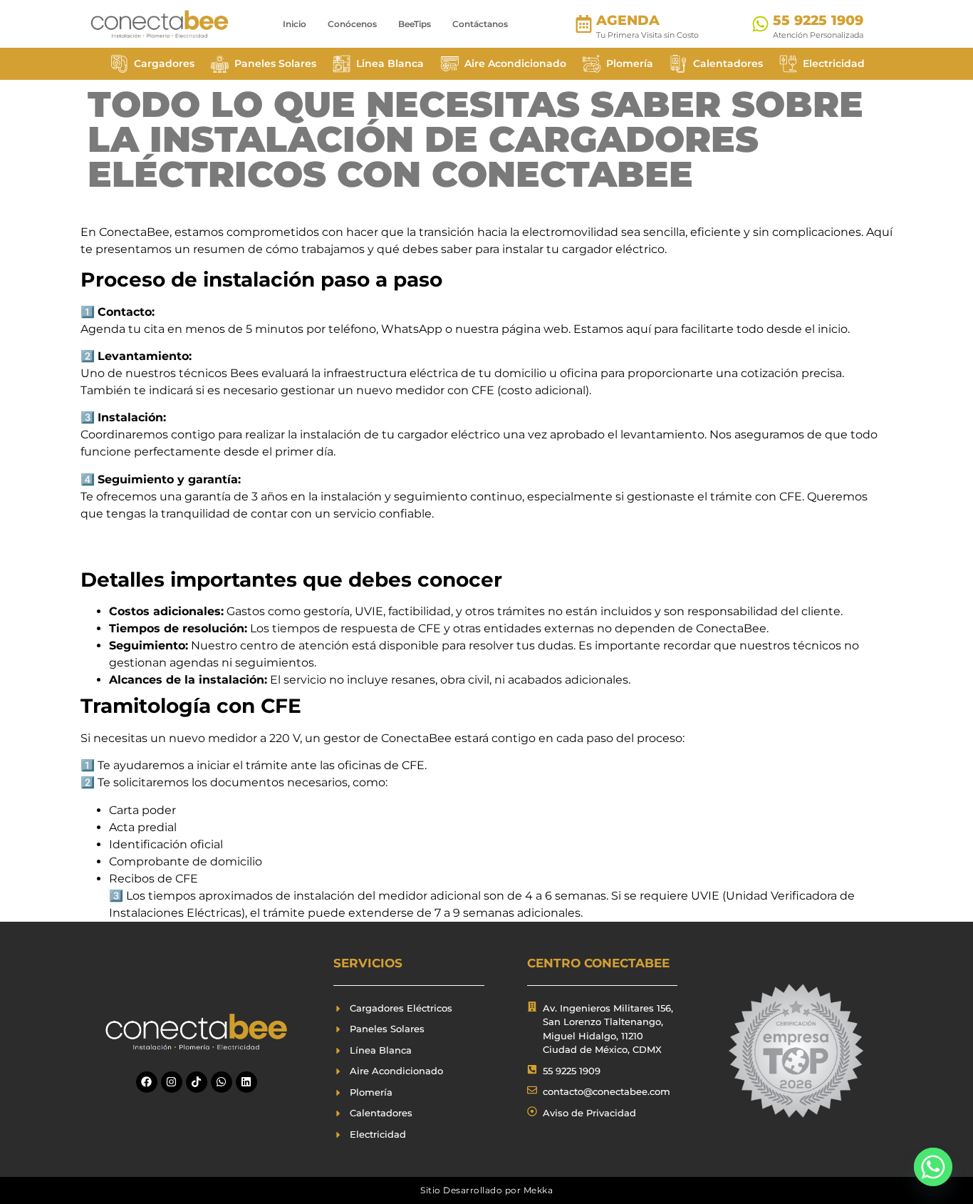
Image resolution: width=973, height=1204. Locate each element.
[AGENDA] (584, 24)
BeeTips (414, 24)
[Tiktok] (196, 1082)
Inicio (294, 24)
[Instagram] (171, 1082)
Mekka (538, 1190)
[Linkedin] (246, 1082)
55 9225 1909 (818, 20)
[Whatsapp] (221, 1082)
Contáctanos (480, 24)
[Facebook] (146, 1082)
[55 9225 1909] (760, 24)
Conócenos (352, 24)
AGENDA (628, 20)
